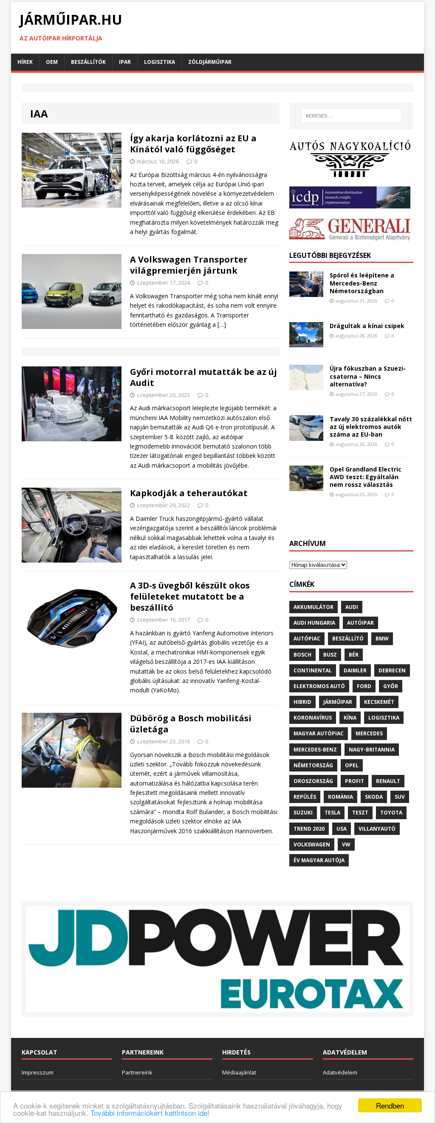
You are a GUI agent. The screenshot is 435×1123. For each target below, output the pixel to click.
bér (354, 654)
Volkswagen (312, 844)
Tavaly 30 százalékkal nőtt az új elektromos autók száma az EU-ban (371, 426)
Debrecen (392, 670)
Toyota (391, 812)
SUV (400, 796)
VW (346, 844)
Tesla (332, 812)
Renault (388, 781)
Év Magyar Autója (319, 860)
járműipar (337, 702)
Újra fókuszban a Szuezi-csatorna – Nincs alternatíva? (368, 376)
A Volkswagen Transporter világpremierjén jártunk (189, 265)
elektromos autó (319, 686)
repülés (305, 796)
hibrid (302, 702)
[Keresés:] (351, 116)
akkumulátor (313, 607)
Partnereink (137, 1072)
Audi (351, 607)
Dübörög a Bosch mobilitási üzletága (190, 723)
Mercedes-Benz (315, 749)
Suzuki (303, 812)
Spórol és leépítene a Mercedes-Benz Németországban (362, 282)
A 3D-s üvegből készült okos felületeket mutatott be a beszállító (190, 596)
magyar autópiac (319, 733)
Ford (364, 686)
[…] (222, 324)
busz (330, 654)
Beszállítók (88, 62)
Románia (340, 796)
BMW (382, 638)
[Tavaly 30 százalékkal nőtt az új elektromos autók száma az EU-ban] (306, 435)
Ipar (125, 62)
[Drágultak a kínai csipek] (306, 342)
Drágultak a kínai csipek (367, 326)
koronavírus (313, 717)
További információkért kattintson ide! (149, 1112)
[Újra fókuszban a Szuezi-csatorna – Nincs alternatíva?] (306, 385)
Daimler (355, 670)
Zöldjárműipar (210, 62)
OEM (52, 62)
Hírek (25, 62)
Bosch (302, 654)
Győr (390, 686)
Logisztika (159, 62)
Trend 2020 (309, 828)
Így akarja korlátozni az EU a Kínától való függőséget (193, 143)
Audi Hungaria (314, 622)
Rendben (390, 1105)
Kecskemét (379, 702)
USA (341, 828)
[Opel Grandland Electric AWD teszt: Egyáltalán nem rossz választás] (306, 486)
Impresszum (38, 1072)
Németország (313, 765)
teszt (360, 812)
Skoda (374, 796)
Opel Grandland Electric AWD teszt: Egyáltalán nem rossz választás (365, 477)
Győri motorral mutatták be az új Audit (203, 377)
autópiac (307, 638)
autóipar (360, 622)
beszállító (348, 638)
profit (354, 781)
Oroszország (313, 781)
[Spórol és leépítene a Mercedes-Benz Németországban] (306, 292)
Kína (350, 717)
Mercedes (369, 733)
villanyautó (377, 828)
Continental (313, 670)
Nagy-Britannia (372, 749)
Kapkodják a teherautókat (189, 493)
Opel (352, 765)
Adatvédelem (340, 1072)
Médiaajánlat (239, 1072)
